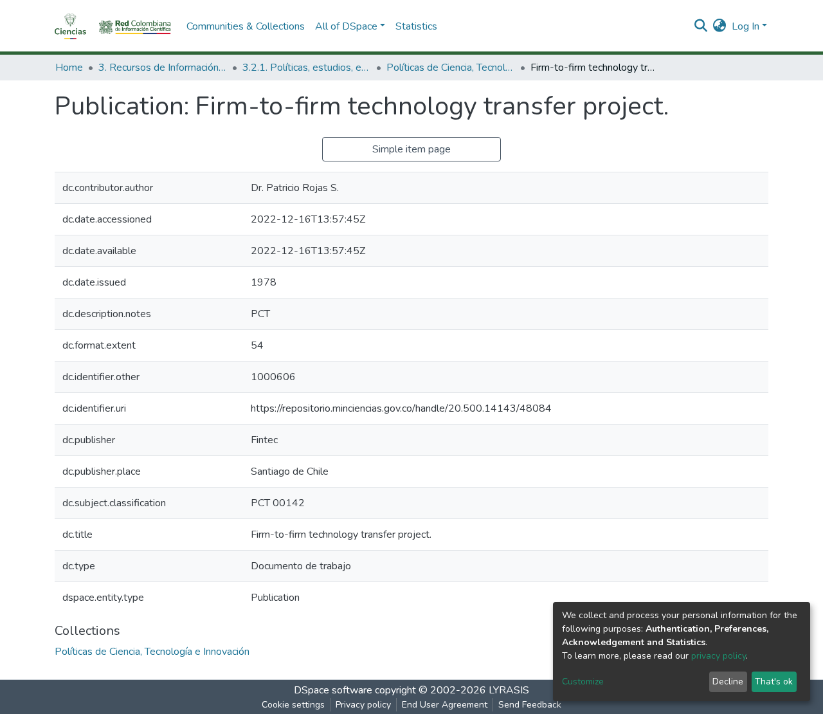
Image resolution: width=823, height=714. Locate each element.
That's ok (774, 681)
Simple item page (411, 149)
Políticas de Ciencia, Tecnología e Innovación (450, 67)
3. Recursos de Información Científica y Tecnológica (162, 67)
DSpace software (333, 690)
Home (69, 67)
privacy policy (718, 656)
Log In (745, 26)
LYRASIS (509, 690)
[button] (720, 26)
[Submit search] (701, 26)
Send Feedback (529, 705)
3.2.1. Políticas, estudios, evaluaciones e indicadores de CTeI (306, 67)
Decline (727, 681)
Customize (583, 681)
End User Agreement (444, 705)
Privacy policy (363, 705)
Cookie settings (293, 705)
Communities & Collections (245, 26)
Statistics (416, 26)
